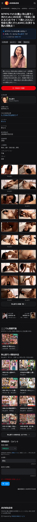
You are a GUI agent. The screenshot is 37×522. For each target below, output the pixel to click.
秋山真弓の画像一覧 (17, 304)
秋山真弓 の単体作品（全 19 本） (17, 435)
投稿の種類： (5, 445)
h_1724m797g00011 (8, 115)
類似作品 (26, 42)
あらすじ (13, 42)
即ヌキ (3, 121)
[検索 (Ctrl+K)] (35, 3)
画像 (19, 42)
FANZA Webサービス (18, 516)
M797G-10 (11, 315)
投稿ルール (15, 453)
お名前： (4, 457)
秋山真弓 (21, 34)
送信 (6, 484)
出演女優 (5, 42)
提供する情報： (6, 467)
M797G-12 (26, 315)
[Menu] (2, 3)
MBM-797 (18, 37)
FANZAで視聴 (19, 88)
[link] (32, 9)
